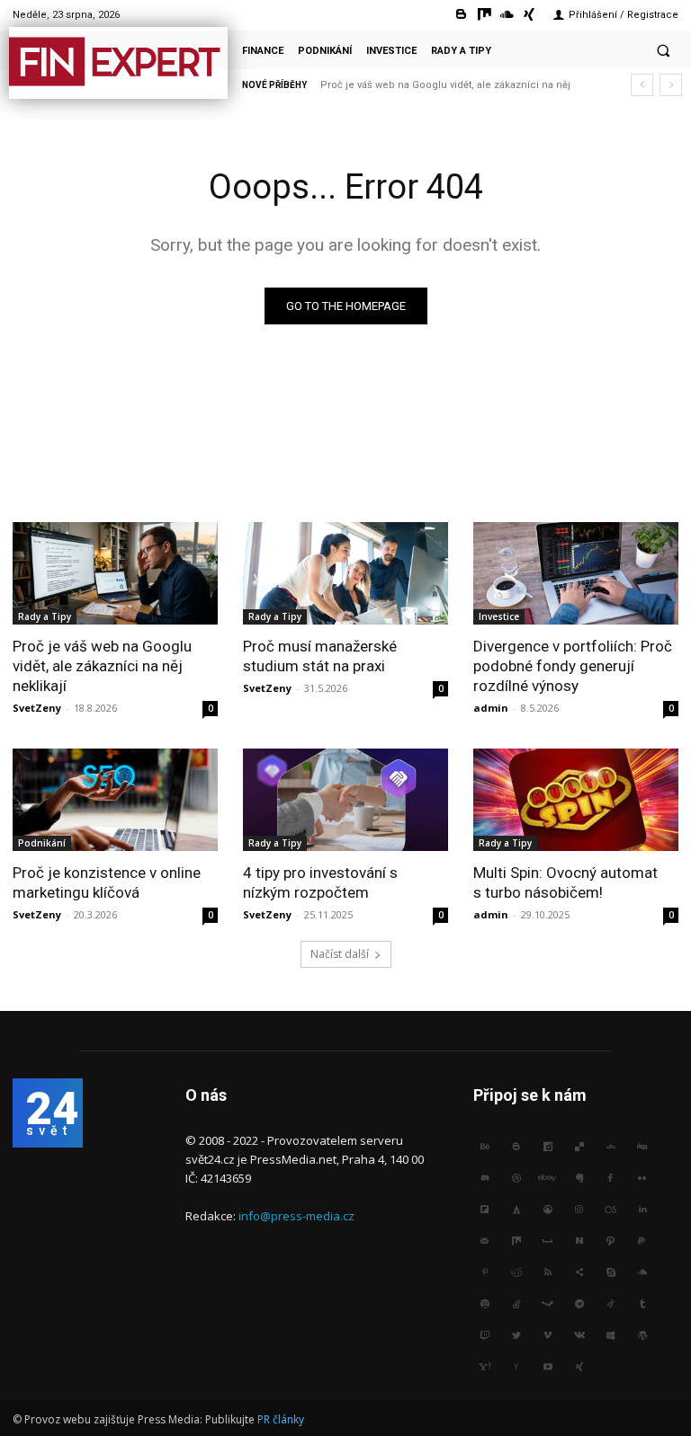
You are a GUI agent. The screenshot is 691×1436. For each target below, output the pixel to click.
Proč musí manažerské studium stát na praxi (432, 85)
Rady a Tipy (44, 616)
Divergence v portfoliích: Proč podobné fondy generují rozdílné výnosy (572, 666)
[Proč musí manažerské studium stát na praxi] (345, 573)
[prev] (642, 85)
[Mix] (483, 15)
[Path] (610, 1241)
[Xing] (529, 15)
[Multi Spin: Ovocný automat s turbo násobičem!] (575, 800)
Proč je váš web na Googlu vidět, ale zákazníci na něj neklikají (102, 666)
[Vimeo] (547, 1336)
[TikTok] (610, 1304)
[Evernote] (579, 1178)
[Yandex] (516, 1367)
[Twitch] (484, 1336)
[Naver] (579, 1241)
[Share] (579, 1273)
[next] (671, 85)
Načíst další (339, 954)
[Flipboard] (484, 1210)
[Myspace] (547, 1241)
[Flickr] (642, 1178)
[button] (663, 50)
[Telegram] (579, 1304)
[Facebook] (610, 1178)
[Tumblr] (642, 1304)
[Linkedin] (642, 1210)
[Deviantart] (610, 1147)
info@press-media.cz (296, 1216)
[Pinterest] (484, 1273)
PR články (280, 1419)
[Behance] (484, 1147)
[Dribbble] (516, 1178)
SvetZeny (37, 707)
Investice (499, 616)
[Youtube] (547, 1367)
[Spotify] (484, 1304)
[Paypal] (642, 1241)
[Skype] (610, 1273)
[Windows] (610, 1336)
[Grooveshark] (547, 1210)
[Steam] (547, 1304)
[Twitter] (516, 1336)
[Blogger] (461, 15)
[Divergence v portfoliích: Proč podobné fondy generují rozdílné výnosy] (575, 573)
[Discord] (484, 1178)
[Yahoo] (484, 1367)
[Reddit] (516, 1273)
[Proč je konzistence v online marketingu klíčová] (115, 800)
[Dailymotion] (547, 1147)
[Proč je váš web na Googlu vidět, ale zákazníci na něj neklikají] (115, 573)
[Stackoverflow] (516, 1304)
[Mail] (484, 1241)
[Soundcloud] (507, 15)
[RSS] (547, 1273)
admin (490, 707)
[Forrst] (516, 1210)
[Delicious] (579, 1147)
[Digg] (642, 1147)
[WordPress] (642, 1336)
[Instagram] (579, 1210)
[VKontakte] (579, 1336)
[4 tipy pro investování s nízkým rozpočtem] (345, 800)
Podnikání (42, 843)
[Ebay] (547, 1178)
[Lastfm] (610, 1210)
